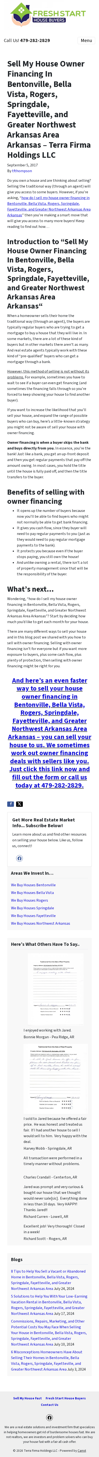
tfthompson (22, 171)
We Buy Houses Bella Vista (32, 892)
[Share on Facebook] (10, 804)
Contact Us (49, 1404)
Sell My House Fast (27, 1398)
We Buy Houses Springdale (32, 908)
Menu (86, 40)
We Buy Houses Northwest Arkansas (40, 923)
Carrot (82, 1450)
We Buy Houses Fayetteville (33, 915)
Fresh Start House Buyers (66, 1398)
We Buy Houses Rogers (29, 900)
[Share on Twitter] (19, 804)
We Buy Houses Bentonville (33, 885)
